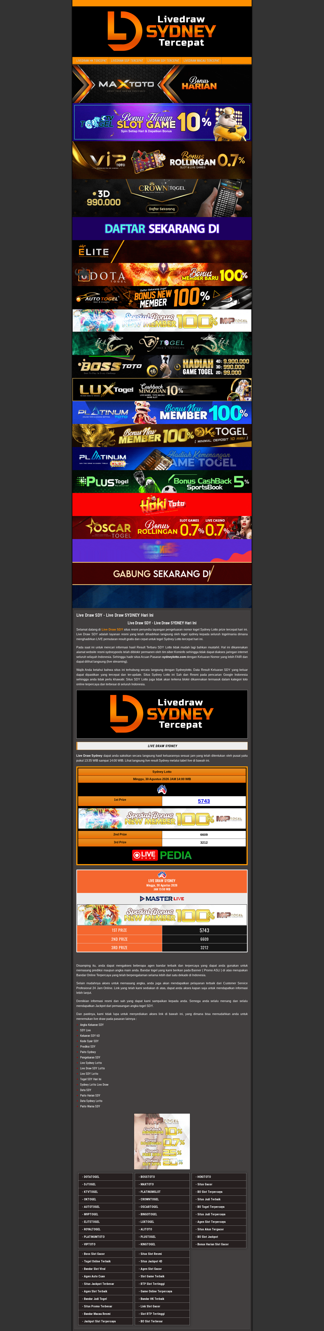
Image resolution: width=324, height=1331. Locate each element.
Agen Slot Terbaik (95, 1291)
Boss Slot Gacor (94, 1254)
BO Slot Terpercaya (209, 1192)
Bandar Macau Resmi (97, 1314)
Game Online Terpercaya (156, 1291)
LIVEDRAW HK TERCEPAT (91, 60)
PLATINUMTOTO (94, 1237)
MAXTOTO (147, 1184)
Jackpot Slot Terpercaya (100, 1321)
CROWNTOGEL (150, 1199)
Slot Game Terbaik (152, 1276)
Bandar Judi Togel (95, 1299)
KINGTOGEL (148, 1244)
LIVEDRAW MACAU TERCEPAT (202, 60)
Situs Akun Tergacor (210, 1229)
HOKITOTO (204, 1177)
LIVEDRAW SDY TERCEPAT (163, 60)
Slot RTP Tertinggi (153, 1314)
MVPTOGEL (91, 1214)
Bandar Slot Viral (94, 1269)
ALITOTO (146, 1229)
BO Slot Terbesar (152, 1321)
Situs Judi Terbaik (208, 1199)
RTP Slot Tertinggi (153, 1284)
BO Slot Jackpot (207, 1237)
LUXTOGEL (147, 1222)
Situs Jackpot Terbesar (99, 1284)
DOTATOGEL (91, 1177)
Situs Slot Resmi (151, 1254)
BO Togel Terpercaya (210, 1207)
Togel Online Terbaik (97, 1261)
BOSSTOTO (148, 1177)
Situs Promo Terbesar (98, 1306)
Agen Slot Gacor (151, 1269)
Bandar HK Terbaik (152, 1299)
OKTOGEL (90, 1199)
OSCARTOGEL (149, 1207)
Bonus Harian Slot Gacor (213, 1244)
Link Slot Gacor (150, 1306)
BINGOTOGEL (149, 1214)
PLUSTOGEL (148, 1237)
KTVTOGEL (91, 1192)
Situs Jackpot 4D (151, 1261)
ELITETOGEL (92, 1222)
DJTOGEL (90, 1184)
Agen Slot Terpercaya (211, 1222)
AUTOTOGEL (92, 1207)
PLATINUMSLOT (151, 1192)
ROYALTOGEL (92, 1229)
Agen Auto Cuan (94, 1276)
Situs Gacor (204, 1184)
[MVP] (162, 1141)
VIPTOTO (89, 1244)
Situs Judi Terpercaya (211, 1214)
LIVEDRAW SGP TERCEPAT (127, 60)
